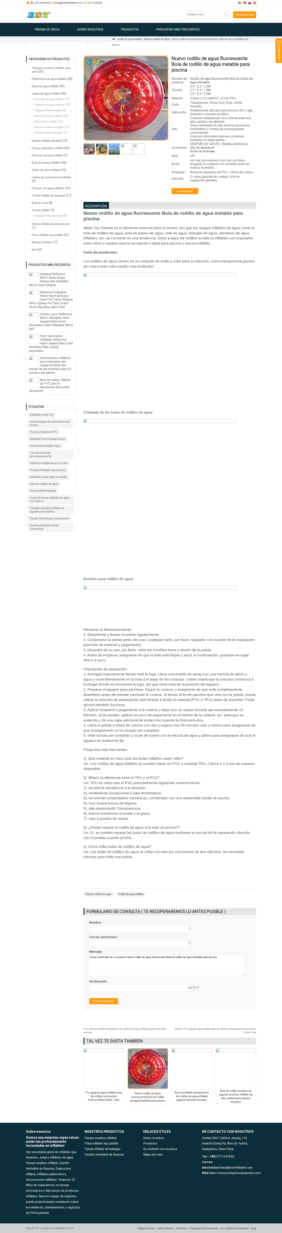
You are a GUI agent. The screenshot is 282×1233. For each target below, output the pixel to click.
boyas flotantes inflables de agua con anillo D (50, 499)
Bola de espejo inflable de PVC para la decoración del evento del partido (50, 385)
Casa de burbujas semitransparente (41, 454)
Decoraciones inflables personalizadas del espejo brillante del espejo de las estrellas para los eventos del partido (50, 365)
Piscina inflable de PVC (43, 432)
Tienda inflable (41, 210)
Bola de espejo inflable (46, 162)
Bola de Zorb (40, 203)
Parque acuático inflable (101, 1138)
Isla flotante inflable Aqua (45, 445)
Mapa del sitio (152, 1154)
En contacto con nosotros (56, 43)
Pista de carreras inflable (47, 155)
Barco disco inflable (46, 121)
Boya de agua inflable (45, 86)
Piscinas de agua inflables (48, 188)
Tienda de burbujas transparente (49, 518)
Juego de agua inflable (46, 93)
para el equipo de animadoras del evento (50, 423)
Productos (130, 29)
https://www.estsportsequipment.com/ (235, 1173)
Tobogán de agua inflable (49, 99)
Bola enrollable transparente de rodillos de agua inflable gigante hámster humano (192, 1096)
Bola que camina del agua (49, 127)
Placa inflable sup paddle (47, 235)
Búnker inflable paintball (46, 141)
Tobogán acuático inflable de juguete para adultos (47, 510)
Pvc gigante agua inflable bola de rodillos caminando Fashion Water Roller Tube (104, 1096)
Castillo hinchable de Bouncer (104, 1154)
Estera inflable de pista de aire (50, 224)
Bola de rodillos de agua (98, 894)
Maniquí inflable (41, 242)
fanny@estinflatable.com (68, 2)
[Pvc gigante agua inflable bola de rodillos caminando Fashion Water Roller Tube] (104, 1051)
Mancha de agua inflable (48, 115)
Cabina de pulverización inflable (51, 177)
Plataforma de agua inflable (49, 79)
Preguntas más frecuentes (178, 29)
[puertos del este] (39, 18)
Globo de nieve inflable (46, 170)
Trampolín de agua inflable (49, 104)
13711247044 (94, 2)
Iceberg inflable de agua (48, 110)
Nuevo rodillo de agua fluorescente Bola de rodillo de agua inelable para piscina (147, 1097)
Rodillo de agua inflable (131, 894)
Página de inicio (47, 29)
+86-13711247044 (39, 2)
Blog (99, 43)
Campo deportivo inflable (47, 148)
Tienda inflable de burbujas (48, 195)
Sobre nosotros (90, 29)
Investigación (185, 191)
